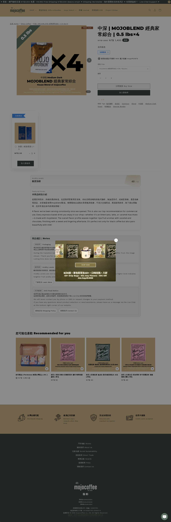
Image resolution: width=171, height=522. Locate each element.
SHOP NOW (85, 265)
